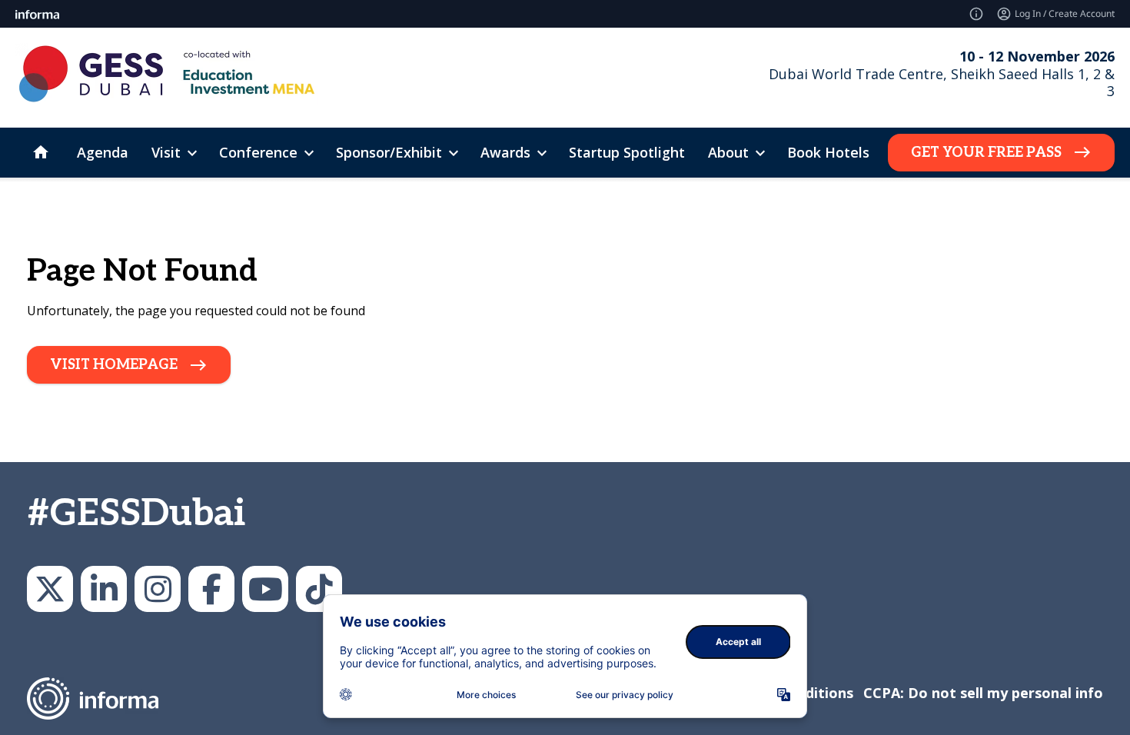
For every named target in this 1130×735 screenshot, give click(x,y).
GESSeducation (50, 589)
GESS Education (104, 589)
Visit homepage (114, 365)
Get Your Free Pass (986, 153)
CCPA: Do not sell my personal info (983, 692)
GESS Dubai (211, 589)
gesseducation (158, 589)
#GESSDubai (136, 514)
